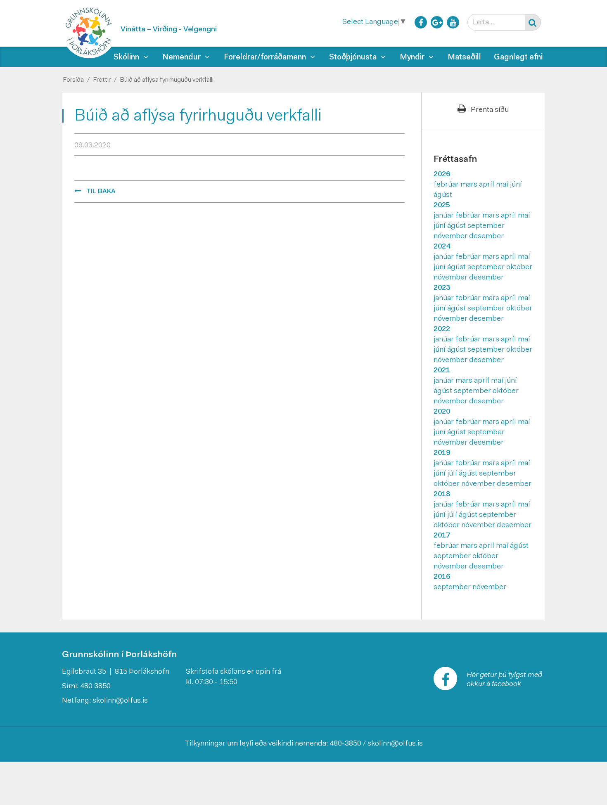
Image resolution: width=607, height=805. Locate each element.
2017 (442, 536)
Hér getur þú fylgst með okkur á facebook (504, 680)
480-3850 (345, 744)
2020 (442, 412)
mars (469, 185)
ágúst (443, 195)
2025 (442, 205)
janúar (444, 216)
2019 (442, 453)
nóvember (451, 236)
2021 (442, 370)
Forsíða (73, 80)
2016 (442, 577)
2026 (442, 174)
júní (516, 185)
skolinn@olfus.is (120, 701)
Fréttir (102, 80)
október (519, 267)
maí (503, 185)
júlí (453, 474)
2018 (442, 494)
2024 (442, 247)
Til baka (101, 191)
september (486, 226)
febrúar (447, 185)
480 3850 (95, 686)
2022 (442, 329)
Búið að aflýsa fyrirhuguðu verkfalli (166, 80)
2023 (442, 288)
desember (486, 236)
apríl (487, 185)
